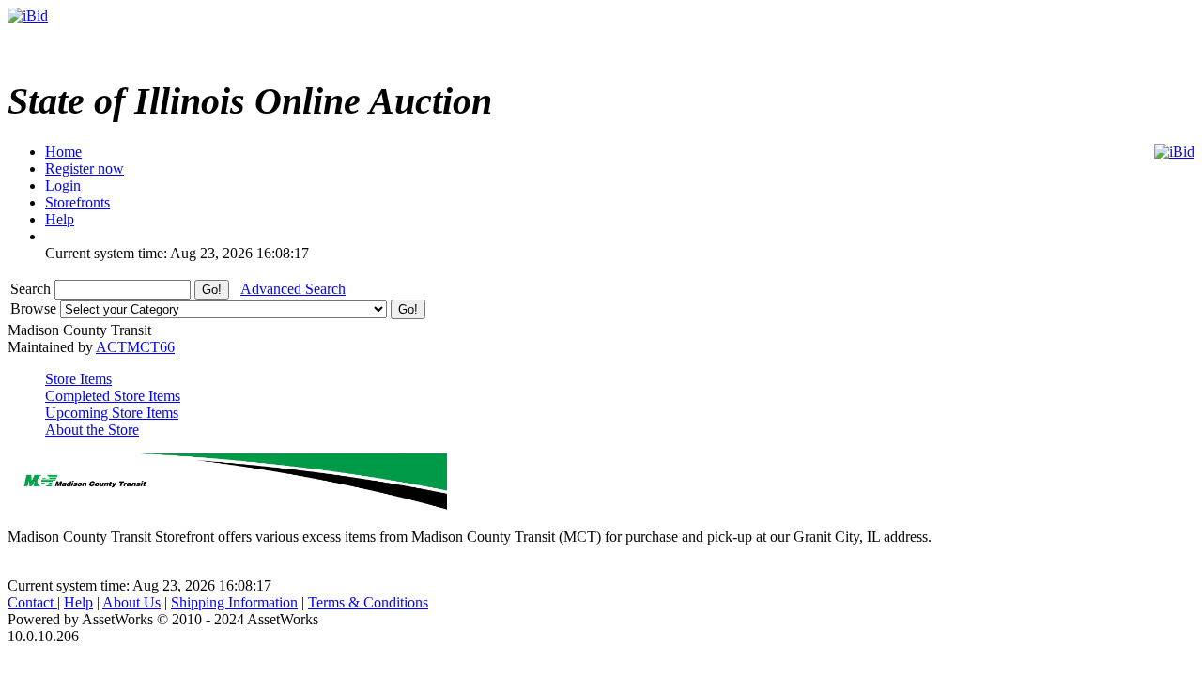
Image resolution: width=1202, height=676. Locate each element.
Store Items (78, 379)
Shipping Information (234, 602)
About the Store (92, 430)
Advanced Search (293, 289)
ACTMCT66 (135, 347)
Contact (32, 602)
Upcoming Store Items (111, 413)
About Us (131, 602)
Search (32, 289)
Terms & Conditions (368, 602)
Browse (35, 308)
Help (78, 602)
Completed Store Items (112, 396)
